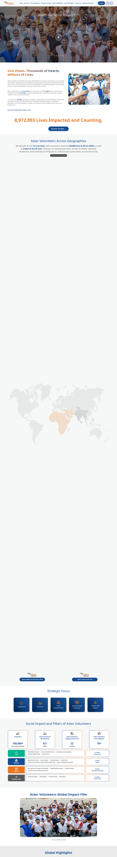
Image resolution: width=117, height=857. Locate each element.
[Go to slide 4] (60, 54)
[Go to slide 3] (58, 54)
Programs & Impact (46, 3)
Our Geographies (35, 3)
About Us (26, 3)
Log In (101, 3)
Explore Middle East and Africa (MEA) (32, 678)
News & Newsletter (58, 3)
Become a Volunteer (87, 3)
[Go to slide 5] (62, 54)
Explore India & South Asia (84, 678)
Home (21, 3)
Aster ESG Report (69, 3)
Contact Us (78, 3)
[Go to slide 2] (56, 54)
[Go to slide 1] (54, 54)
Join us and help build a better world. (19, 109)
